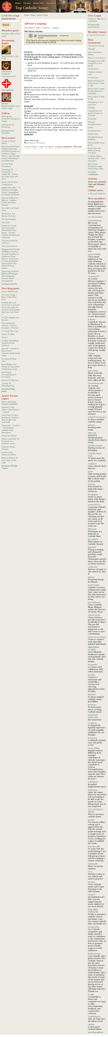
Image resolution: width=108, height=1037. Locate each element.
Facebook (30, 143)
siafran (91, 577)
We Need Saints (9, 219)
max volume (68, 36)
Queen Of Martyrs (10, 380)
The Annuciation (9, 246)
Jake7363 (92, 547)
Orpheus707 (93, 276)
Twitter (41, 143)
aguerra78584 (94, 254)
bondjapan (93, 494)
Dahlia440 (93, 864)
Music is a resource (97, 58)
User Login (73, 3)
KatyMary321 (94, 846)
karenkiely (93, 539)
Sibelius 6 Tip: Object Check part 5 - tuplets (11, 409)
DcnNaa (91, 675)
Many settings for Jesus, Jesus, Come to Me (96, 83)
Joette (90, 472)
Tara (90, 872)
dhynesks (92, 529)
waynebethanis (95, 221)
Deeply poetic (94, 131)
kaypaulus (92, 665)
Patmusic (92, 705)
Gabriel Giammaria (97, 417)
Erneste (91, 353)
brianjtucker (94, 927)
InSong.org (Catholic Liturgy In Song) (11, 118)
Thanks (91, 49)
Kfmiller (92, 694)
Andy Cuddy (94, 585)
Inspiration (93, 134)
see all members (95, 217)
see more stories (9, 284)
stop (35, 35)
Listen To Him (8, 334)
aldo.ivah (92, 433)
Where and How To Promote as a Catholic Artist (10, 441)
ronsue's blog (41, 15)
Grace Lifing (93, 748)
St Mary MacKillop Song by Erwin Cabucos (10, 343)
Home (18, 3)
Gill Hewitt (93, 782)
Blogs (33, 15)
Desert (5, 337)
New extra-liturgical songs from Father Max (95, 166)
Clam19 (91, 895)
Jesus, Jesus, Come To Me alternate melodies (96, 91)
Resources (51, 3)
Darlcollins (93, 371)
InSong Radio (8, 90)
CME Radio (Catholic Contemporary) (9, 73)
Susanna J (92, 738)
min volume (60, 36)
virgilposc (92, 723)
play (31, 36)
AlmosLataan (94, 615)
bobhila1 (92, 320)
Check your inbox (96, 46)
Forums (27, 3)
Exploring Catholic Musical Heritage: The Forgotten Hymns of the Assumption (10, 276)
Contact (62, 3)
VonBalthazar (94, 1016)
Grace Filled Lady (10, 291)
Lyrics (90, 127)
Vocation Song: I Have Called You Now (9, 297)
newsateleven (94, 505)
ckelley (91, 1024)
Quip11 (91, 820)
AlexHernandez (95, 445)
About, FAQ (38, 3)
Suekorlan (93, 790)
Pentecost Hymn (9, 436)
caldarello (92, 567)
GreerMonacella (95, 383)
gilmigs (91, 425)
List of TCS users (97, 35)
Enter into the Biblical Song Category (94, 150)
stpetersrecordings (96, 637)
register (50, 147)
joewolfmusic (94, 602)
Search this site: (9, 19)
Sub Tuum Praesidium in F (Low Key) (9, 374)
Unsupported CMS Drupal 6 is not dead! (96, 63)
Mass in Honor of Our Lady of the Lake (9, 460)
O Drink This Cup (10, 331)
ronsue (55, 28)
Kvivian (91, 484)
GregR (91, 994)
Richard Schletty (97, 194)
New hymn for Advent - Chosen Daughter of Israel (10, 325)
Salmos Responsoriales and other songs (10, 106)
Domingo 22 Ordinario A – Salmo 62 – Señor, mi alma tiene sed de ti (10, 174)
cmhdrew (92, 464)
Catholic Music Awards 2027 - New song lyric (96, 158)
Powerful (92, 119)
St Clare (91, 882)
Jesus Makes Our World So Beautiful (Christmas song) (10, 366)
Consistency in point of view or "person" (95, 113)
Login (41, 147)
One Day (6, 222)
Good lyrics (93, 69)
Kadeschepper (94, 954)
